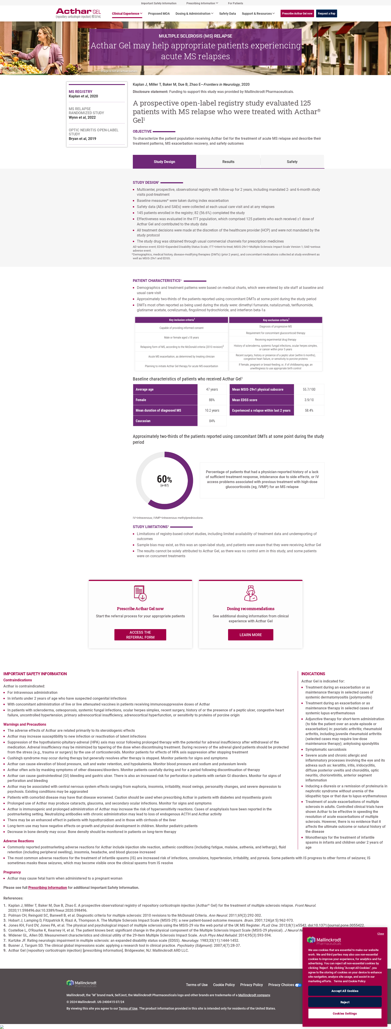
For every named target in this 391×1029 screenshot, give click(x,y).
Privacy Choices (281, 984)
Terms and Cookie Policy (349, 981)
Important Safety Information (158, 3)
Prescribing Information (47, 887)
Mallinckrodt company (254, 995)
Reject (345, 1002)
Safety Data (227, 13)
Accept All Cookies (345, 991)
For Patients (235, 3)
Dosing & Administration (193, 13)
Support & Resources (257, 13)
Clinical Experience (125, 13)
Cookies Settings (345, 1014)
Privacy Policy (251, 984)
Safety (292, 161)
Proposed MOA (159, 13)
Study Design (164, 161)
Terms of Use (197, 984)
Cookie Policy (224, 984)
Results (228, 161)
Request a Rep (326, 13)
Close (380, 933)
